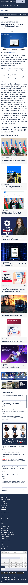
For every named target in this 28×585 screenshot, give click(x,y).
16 (26, 562)
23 (26, 564)
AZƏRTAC (12, 52)
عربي (13, 5)
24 (4, 566)
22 (22, 564)
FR (9, 5)
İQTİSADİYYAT (6, 17)
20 (16, 564)
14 (19, 562)
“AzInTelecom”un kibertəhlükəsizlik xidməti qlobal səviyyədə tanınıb (13, 264)
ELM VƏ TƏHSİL (5, 512)
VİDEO (2, 522)
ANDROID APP (4, 547)
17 (4, 564)
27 (16, 566)
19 (11, 564)
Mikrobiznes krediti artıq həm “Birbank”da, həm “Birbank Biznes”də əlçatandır (13, 290)
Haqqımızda (4, 528)
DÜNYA (3, 516)
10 (4, 562)
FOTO (2, 524)
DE (7, 5)
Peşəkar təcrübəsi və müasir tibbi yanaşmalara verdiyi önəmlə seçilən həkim (13, 453)
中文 (17, 5)
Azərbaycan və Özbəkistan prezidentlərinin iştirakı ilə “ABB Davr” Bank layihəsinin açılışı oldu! (13, 160)
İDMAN (2, 514)
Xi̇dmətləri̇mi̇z (5, 536)
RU (3, 5)
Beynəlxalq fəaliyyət (7, 534)
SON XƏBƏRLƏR (8, 392)
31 (4, 569)
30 (26, 566)
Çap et (12, 31)
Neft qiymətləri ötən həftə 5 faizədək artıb (12, 315)
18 (8, 564)
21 (19, 564)
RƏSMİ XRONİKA (5, 497)
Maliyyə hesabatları (7, 532)
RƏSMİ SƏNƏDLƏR (5, 499)
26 (11, 566)
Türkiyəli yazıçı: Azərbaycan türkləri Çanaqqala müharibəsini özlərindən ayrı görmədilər (12, 417)
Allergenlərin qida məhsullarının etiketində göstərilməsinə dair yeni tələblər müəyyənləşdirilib (13, 403)
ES (10, 5)
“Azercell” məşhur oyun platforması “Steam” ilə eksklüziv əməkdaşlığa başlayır (13, 366)
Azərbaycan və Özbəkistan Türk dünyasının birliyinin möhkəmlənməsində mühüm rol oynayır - (13, 482)
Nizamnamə (4, 530)
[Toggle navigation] (25, 10)
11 (8, 562)
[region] (14, 443)
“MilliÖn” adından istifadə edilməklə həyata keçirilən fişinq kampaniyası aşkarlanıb (12, 340)
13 (16, 562)
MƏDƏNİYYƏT (4, 509)
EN (5, 5)
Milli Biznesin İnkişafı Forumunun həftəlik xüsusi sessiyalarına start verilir (13, 238)
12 (11, 562)
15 (22, 562)
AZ (1, 5)
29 (22, 566)
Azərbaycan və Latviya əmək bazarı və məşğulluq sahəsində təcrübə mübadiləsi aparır (13, 468)
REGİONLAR (4, 505)
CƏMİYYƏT (3, 507)
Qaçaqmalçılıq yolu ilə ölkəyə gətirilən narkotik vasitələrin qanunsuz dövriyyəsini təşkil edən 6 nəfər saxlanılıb (14, 441)
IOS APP (3, 549)
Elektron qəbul (5, 541)
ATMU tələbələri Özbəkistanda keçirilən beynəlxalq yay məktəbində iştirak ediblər (13, 410)
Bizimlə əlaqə (5, 526)
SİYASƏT (3, 501)
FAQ (2, 543)
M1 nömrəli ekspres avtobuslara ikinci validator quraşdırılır (11, 187)
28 (19, 566)
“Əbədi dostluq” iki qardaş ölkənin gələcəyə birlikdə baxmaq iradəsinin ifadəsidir (13, 460)
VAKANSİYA (4, 538)
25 (8, 566)
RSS (2, 545)
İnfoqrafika (4, 520)
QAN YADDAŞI (4, 518)
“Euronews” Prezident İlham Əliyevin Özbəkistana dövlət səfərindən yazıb (11, 212)
